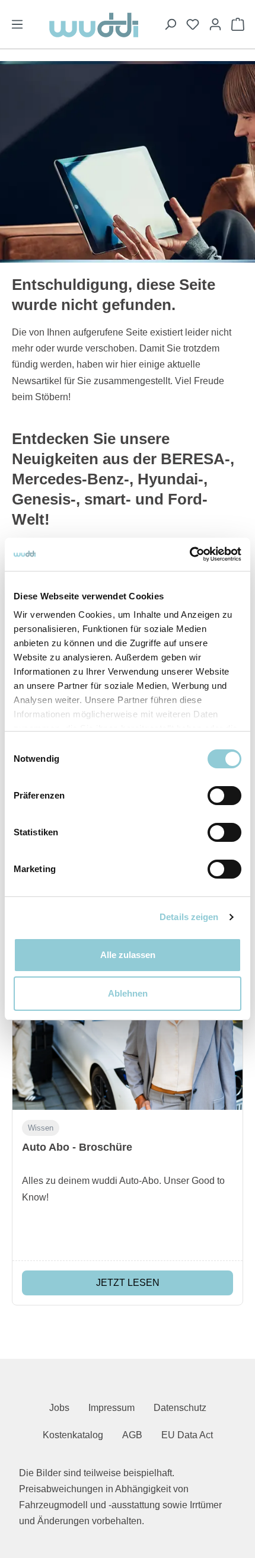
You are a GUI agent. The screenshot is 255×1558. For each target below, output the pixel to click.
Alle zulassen (127, 955)
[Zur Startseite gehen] (93, 24)
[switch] (224, 795)
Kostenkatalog (73, 1435)
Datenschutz (180, 1408)
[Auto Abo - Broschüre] (127, 1027)
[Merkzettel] (192, 24)
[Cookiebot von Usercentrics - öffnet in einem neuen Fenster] (189, 554)
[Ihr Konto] (215, 24)
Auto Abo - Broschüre (77, 1147)
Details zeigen (189, 917)
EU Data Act (187, 1435)
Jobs (59, 1408)
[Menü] (17, 24)
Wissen (40, 1127)
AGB (132, 1435)
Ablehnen (128, 993)
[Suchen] (170, 24)
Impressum (111, 1408)
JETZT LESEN (128, 1283)
